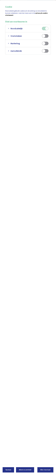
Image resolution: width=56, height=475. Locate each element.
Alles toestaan (45, 470)
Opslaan (8, 470)
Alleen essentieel (25, 470)
